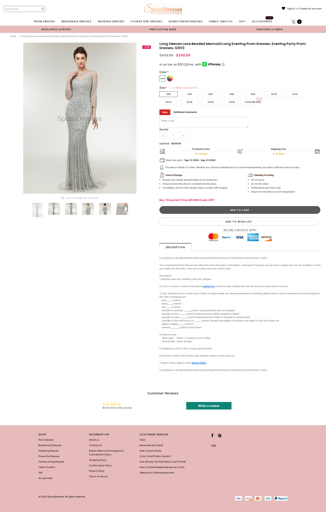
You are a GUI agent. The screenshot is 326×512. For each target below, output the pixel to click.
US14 (168, 102)
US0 (168, 94)
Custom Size (253, 102)
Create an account (310, 8)
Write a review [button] (209, 406)
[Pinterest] (219, 435)
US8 (253, 94)
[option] (56, 29)
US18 (211, 102)
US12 (295, 94)
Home (13, 36)
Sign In (291, 8)
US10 (274, 94)
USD (213, 445)
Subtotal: (164, 143)
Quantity (163, 129)
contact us (209, 286)
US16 (189, 102)
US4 (210, 94)
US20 (232, 102)
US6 (231, 94)
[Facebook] (212, 435)
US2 (189, 94)
